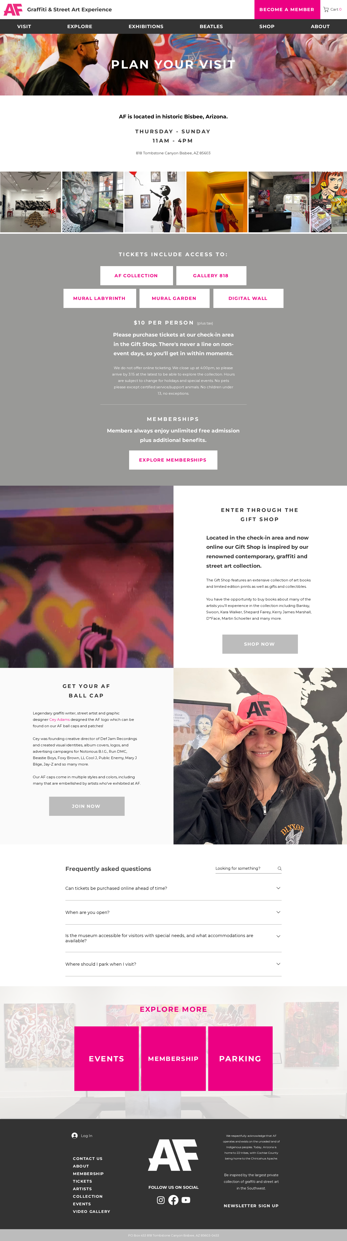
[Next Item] (339, 202)
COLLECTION (88, 1196)
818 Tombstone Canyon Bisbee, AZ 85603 (173, 153)
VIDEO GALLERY (91, 1211)
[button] (333, 9)
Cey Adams (59, 719)
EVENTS (82, 1204)
